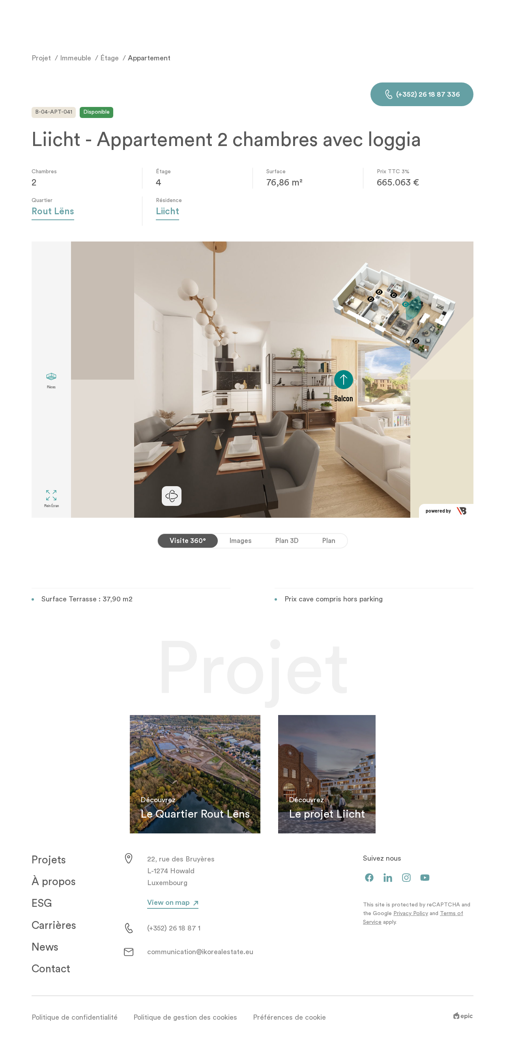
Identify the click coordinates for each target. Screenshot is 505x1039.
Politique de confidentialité (75, 1017)
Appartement (149, 58)
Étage (109, 58)
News (45, 947)
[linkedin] (388, 878)
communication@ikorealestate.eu (200, 951)
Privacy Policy (410, 913)
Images (241, 540)
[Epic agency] (463, 1017)
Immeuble (75, 58)
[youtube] (425, 878)
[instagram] (406, 878)
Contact (51, 969)
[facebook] (369, 878)
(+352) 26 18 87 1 (173, 928)
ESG (42, 903)
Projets (49, 860)
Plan (328, 540)
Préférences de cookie (289, 1017)
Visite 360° (188, 540)
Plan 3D (287, 540)
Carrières (54, 925)
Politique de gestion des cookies (185, 1017)
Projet (41, 58)
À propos (54, 881)
